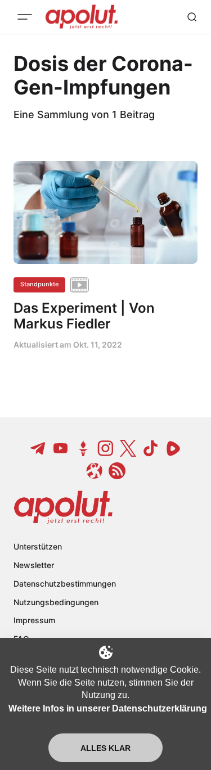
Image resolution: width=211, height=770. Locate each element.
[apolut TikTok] (150, 448)
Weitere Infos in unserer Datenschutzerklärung (107, 708)
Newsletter (34, 565)
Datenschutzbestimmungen (65, 583)
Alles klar (105, 748)
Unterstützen (38, 546)
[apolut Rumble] (173, 448)
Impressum (34, 620)
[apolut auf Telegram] (38, 448)
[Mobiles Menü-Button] (25, 17)
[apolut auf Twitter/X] (128, 448)
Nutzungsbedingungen (56, 602)
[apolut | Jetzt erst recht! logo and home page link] (63, 507)
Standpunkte (39, 284)
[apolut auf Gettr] (83, 448)
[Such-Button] (191, 16)
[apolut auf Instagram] (105, 448)
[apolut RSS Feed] (117, 470)
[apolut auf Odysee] (94, 470)
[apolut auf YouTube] (60, 448)
